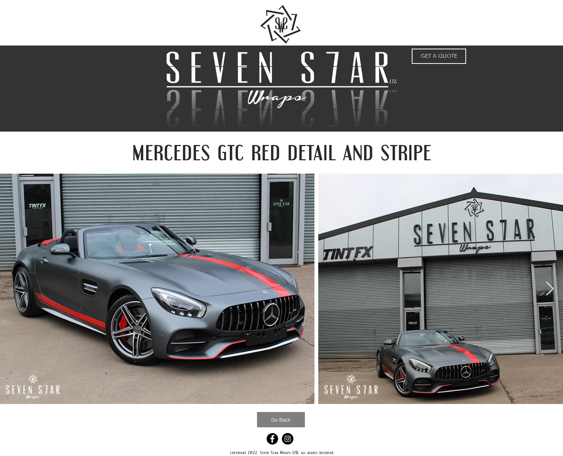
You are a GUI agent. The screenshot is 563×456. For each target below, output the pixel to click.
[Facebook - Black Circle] (272, 439)
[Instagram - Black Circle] (287, 439)
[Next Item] (549, 289)
